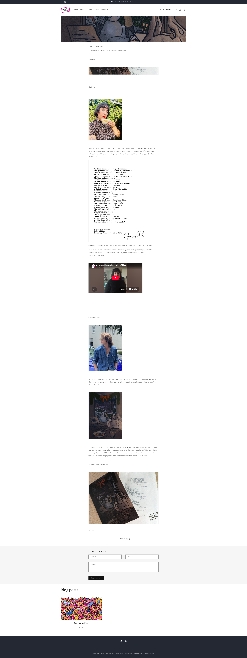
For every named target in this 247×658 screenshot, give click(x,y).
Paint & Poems (100, 653)
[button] (176, 10)
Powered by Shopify (109, 653)
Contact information (149, 653)
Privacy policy (128, 653)
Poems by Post (81, 623)
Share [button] (92, 530)
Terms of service (138, 653)
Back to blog (125, 539)
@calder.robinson (102, 464)
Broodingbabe (99, 255)
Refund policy (119, 653)
